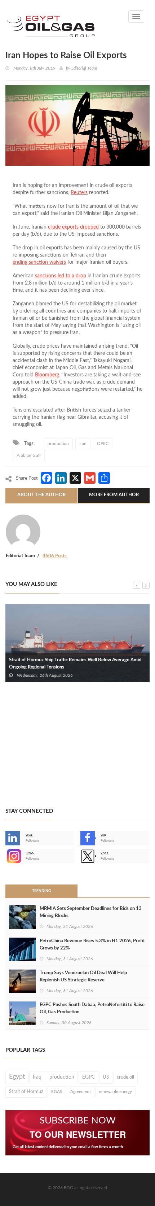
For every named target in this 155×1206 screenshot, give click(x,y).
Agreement (80, 1091)
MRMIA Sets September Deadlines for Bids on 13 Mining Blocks (91, 912)
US (106, 1077)
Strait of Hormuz (26, 1091)
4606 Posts (55, 556)
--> (6, 856)
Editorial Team (84, 68)
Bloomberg (47, 374)
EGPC (88, 1077)
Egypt (17, 1077)
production (58, 443)
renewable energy (115, 1091)
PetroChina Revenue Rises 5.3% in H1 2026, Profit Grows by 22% (92, 945)
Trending (41, 891)
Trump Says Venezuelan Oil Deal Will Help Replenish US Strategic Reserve (83, 976)
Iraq (37, 1077)
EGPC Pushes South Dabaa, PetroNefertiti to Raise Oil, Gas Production (92, 1008)
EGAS (56, 1091)
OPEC (102, 443)
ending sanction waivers (39, 262)
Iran (83, 443)
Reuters (79, 192)
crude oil (125, 1077)
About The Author (41, 495)
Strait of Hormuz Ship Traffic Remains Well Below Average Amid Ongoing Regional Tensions (75, 664)
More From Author (114, 495)
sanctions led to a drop (60, 275)
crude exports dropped (73, 227)
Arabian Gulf (29, 455)
